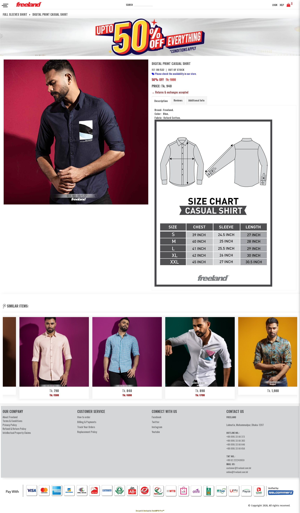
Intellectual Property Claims (17, 433)
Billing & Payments (86, 422)
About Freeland (10, 417)
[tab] (161, 100)
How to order (83, 417)
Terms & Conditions (12, 421)
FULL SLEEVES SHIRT (15, 14)
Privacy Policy (10, 425)
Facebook (156, 417)
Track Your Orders (86, 427)
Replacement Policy (87, 432)
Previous (7, 357)
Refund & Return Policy (14, 429)
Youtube (156, 432)
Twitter (155, 422)
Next (292, 357)
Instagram (157, 427)
